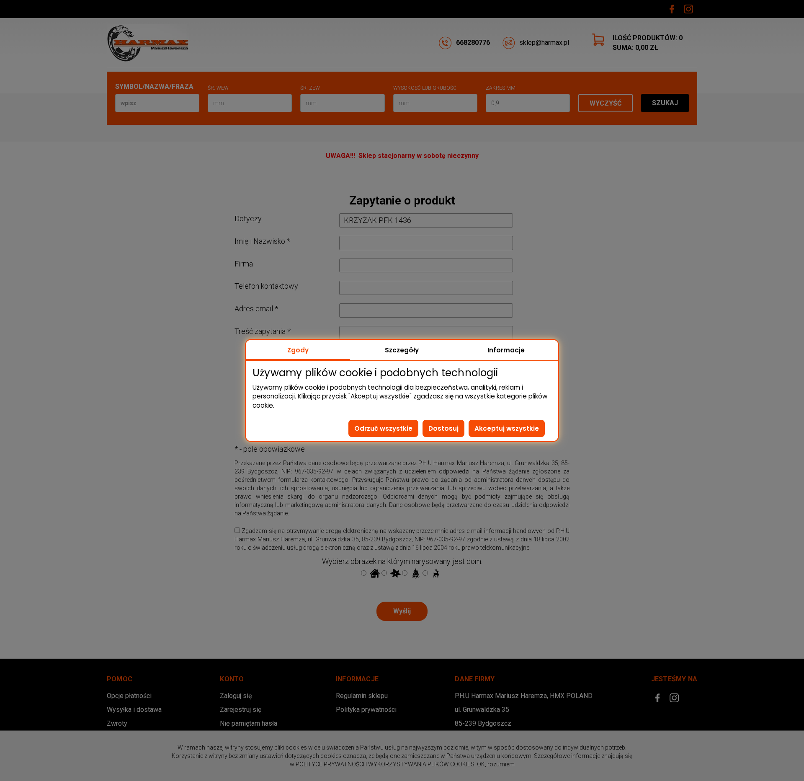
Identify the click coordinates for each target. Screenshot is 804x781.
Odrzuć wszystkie (383, 428)
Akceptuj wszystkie (506, 428)
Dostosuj (443, 428)
